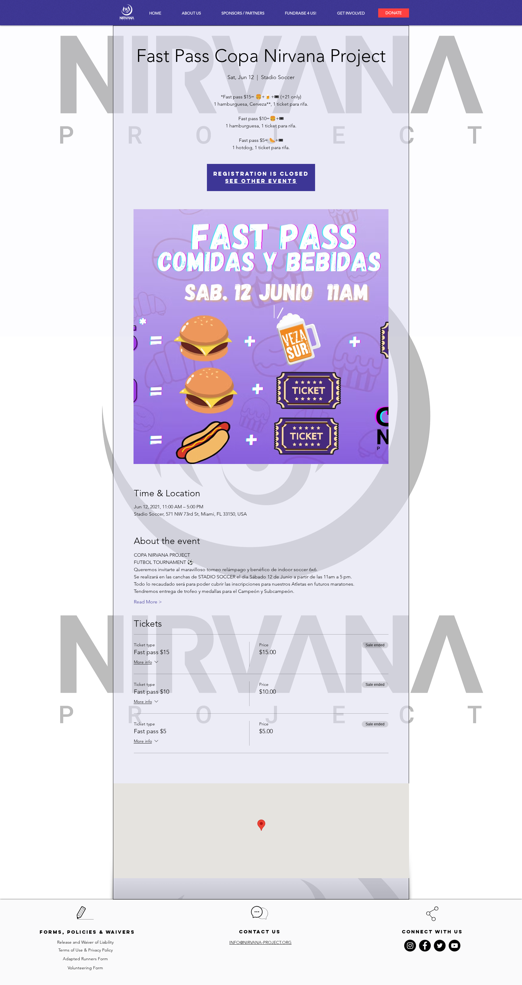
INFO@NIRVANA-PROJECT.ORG (260, 942)
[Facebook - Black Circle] (425, 945)
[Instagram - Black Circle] (410, 945)
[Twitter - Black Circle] (440, 945)
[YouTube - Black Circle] (454, 945)
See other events (261, 180)
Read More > (148, 602)
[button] (351, 13)
